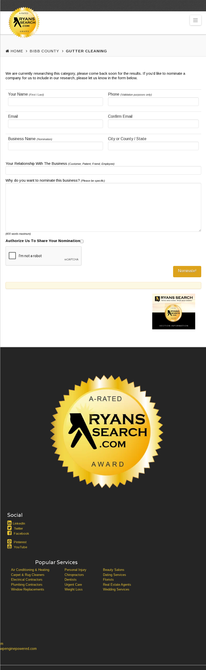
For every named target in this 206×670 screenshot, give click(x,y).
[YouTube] (10, 546)
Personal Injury (75, 570)
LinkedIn (19, 523)
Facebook (21, 533)
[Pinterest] (10, 541)
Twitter (18, 528)
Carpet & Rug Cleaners (27, 575)
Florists (108, 579)
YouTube (20, 547)
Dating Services (114, 575)
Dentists (71, 579)
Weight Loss (74, 589)
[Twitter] (10, 527)
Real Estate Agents (117, 584)
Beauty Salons (113, 570)
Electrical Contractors (26, 579)
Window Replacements (27, 589)
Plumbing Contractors (26, 584)
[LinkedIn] (10, 522)
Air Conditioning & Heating (30, 570)
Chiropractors (74, 575)
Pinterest (20, 542)
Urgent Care (73, 584)
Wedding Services (116, 589)
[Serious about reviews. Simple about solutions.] (23, 31)
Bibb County (44, 51)
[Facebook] (10, 532)
